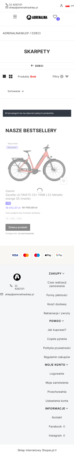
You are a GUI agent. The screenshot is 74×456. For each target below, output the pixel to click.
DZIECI (36, 33)
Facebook (56, 426)
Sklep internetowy (36, 450)
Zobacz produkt (17, 227)
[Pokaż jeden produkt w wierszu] (4, 76)
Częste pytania (57, 339)
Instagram (56, 435)
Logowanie (57, 373)
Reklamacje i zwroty (57, 313)
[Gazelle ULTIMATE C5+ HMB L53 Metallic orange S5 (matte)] (37, 163)
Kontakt (57, 417)
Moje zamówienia (57, 382)
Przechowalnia (56, 391)
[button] (13, 17)
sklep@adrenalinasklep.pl (23, 7)
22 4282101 (15, 4)
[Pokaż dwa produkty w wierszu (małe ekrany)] (10, 76)
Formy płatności (56, 295)
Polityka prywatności (57, 348)
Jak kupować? (56, 329)
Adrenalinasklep (16, 33)
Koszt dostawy (57, 304)
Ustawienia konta (57, 400)
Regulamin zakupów (57, 357)
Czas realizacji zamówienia (56, 284)
